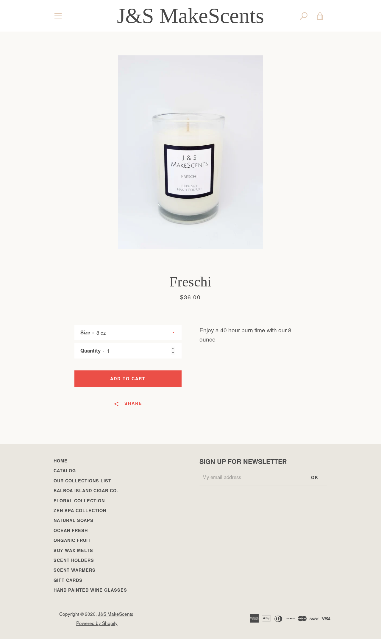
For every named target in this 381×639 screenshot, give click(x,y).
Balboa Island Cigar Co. (86, 490)
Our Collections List (82, 481)
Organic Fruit (72, 540)
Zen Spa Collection (80, 510)
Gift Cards (68, 580)
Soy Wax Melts (73, 550)
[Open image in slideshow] (190, 152)
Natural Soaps (73, 520)
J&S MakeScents (190, 16)
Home (61, 461)
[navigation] (58, 15)
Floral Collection (79, 501)
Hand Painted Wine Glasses (90, 590)
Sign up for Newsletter (243, 461)
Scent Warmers (75, 570)
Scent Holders (74, 560)
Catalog (65, 470)
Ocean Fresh (71, 530)
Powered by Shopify (97, 623)
